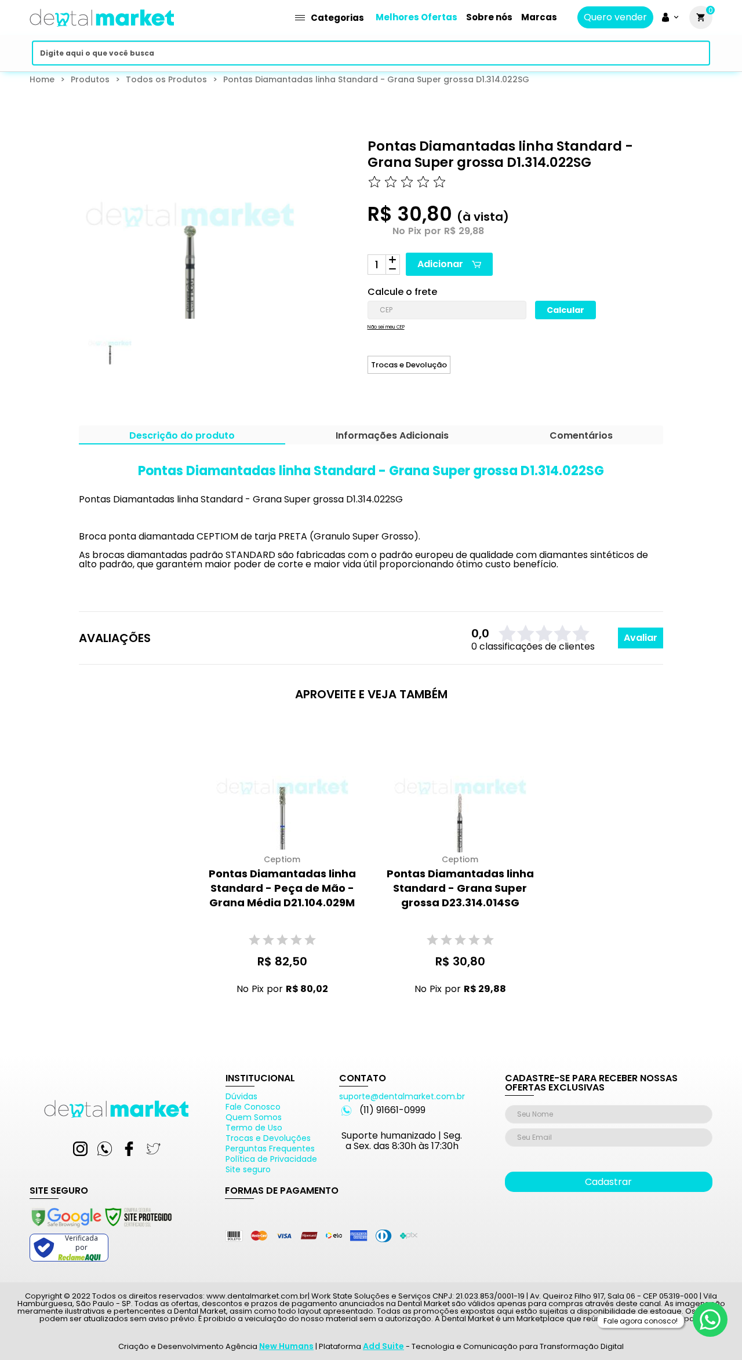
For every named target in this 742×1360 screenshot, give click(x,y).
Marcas (539, 17)
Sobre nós (489, 17)
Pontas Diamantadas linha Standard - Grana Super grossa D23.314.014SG (460, 888)
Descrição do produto (182, 436)
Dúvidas (241, 1096)
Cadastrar (608, 1181)
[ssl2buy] (101, 1229)
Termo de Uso (253, 1127)
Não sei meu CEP (386, 327)
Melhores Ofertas (416, 17)
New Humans (286, 1346)
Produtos (90, 79)
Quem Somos (253, 1117)
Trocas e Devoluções (268, 1138)
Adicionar (440, 264)
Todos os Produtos (166, 79)
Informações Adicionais (392, 436)
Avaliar (640, 637)
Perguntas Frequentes (270, 1148)
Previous (70, 353)
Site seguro (248, 1169)
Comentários (581, 436)
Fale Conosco (253, 1107)
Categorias (337, 17)
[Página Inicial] (102, 30)
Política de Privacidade (271, 1159)
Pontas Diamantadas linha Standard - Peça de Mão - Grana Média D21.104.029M (282, 888)
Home (42, 79)
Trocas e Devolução (409, 365)
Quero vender (615, 17)
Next (275, 353)
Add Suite (383, 1346)
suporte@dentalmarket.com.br (402, 1096)
